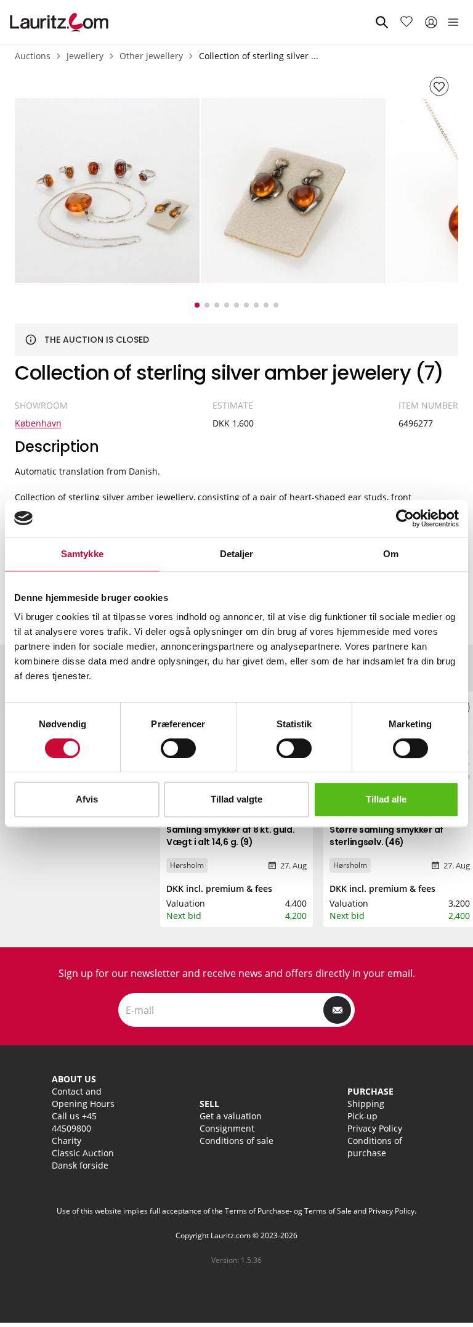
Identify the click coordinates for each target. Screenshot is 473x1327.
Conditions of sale (236, 1140)
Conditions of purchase (374, 1147)
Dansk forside (80, 1165)
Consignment (227, 1128)
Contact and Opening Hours (83, 1097)
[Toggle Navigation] (453, 22)
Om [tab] (390, 554)
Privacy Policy (374, 1128)
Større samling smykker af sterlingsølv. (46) (386, 835)
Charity (66, 1140)
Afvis (87, 799)
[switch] (178, 748)
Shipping (365, 1103)
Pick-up (362, 1116)
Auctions (33, 56)
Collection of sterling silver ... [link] (258, 56)
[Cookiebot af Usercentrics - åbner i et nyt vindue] (405, 518)
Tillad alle (386, 799)
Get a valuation (231, 1116)
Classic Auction (83, 1153)
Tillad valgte (236, 799)
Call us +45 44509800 (74, 1122)
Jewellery (85, 56)
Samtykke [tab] (82, 554)
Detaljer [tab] (237, 554)
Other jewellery (151, 56)
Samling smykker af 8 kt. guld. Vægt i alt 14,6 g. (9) (230, 835)
